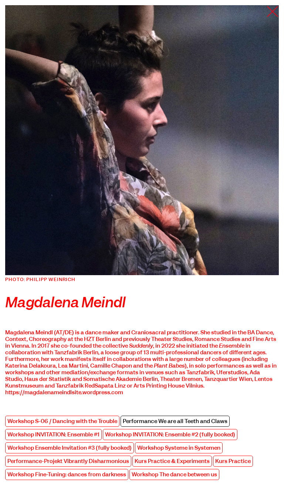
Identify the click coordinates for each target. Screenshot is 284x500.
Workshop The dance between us (174, 474)
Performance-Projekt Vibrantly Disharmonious (68, 461)
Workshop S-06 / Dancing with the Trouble (62, 421)
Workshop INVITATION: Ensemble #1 (53, 434)
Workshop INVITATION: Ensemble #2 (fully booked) (170, 434)
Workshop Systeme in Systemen (178, 448)
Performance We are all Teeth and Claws (175, 421)
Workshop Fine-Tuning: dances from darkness (66, 474)
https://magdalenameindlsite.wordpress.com (64, 392)
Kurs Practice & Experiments (172, 461)
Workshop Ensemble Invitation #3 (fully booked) (69, 448)
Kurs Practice (233, 461)
